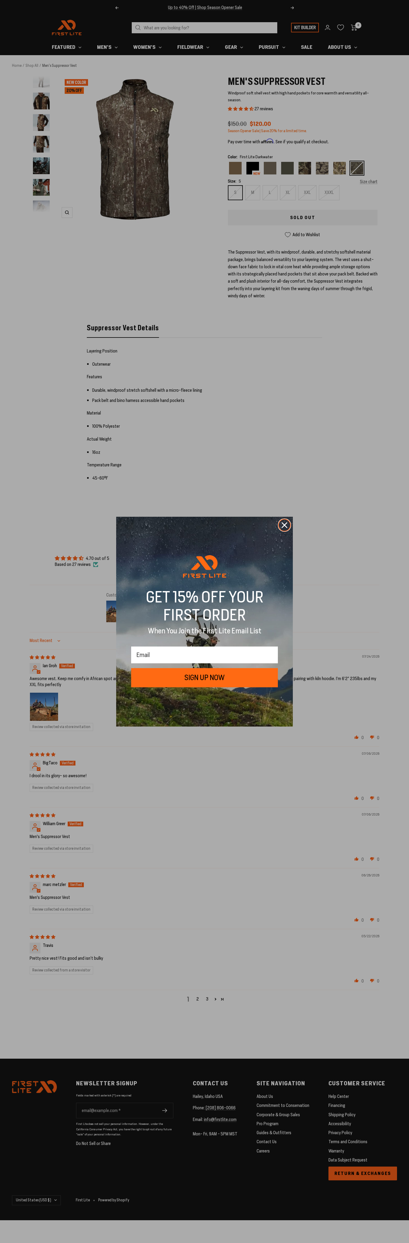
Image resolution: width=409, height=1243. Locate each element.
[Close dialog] (284, 525)
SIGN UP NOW (204, 677)
